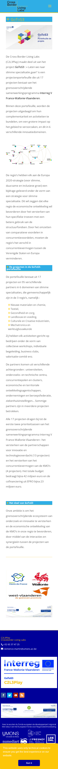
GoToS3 (19, 67)
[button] (13, 755)
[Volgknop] (3, 695)
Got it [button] (29, 763)
